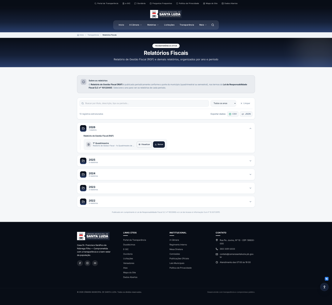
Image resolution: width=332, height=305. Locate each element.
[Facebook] (80, 263)
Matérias (151, 25)
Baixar (160, 144)
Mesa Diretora (176, 249)
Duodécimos (129, 244)
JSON (248, 114)
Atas (125, 268)
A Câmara (134, 25)
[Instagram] (87, 263)
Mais (201, 25)
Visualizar (145, 144)
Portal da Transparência (134, 240)
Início (121, 25)
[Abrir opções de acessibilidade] (324, 287)
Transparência (187, 25)
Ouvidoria (128, 254)
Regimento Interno (178, 244)
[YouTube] (95, 263)
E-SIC (126, 249)
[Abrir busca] (213, 25)
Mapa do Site (129, 272)
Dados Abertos (130, 277)
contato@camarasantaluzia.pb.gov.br (237, 255)
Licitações (169, 25)
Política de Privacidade (181, 268)
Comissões (175, 254)
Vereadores (128, 263)
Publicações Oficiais (179, 258)
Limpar (246, 103)
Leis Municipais (177, 263)
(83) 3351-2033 (227, 249)
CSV (234, 114)
